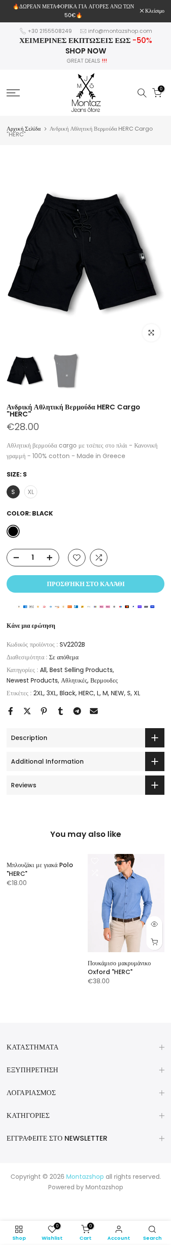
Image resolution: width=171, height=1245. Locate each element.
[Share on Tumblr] (60, 711)
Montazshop (104, 1187)
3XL (51, 693)
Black (67, 693)
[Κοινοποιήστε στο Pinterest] (44, 711)
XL (137, 693)
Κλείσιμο (154, 11)
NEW (117, 693)
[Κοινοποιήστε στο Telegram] (77, 711)
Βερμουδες (104, 680)
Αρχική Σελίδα (24, 129)
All (43, 669)
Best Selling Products (81, 669)
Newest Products (32, 680)
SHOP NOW (85, 51)
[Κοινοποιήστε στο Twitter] (27, 711)
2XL (38, 693)
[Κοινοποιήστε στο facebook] (10, 711)
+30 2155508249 (50, 31)
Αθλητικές (74, 680)
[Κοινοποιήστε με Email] (94, 711)
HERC (86, 693)
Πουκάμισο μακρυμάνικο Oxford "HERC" (119, 967)
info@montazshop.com (120, 31)
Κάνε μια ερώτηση (31, 625)
